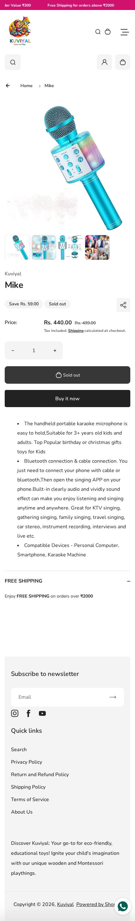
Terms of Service (30, 799)
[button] (17, 247)
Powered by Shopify (99, 904)
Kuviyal (65, 904)
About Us (22, 812)
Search (19, 749)
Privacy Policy (26, 762)
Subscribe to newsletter (45, 674)
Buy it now (67, 398)
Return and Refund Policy (40, 774)
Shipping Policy (28, 787)
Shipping (76, 330)
